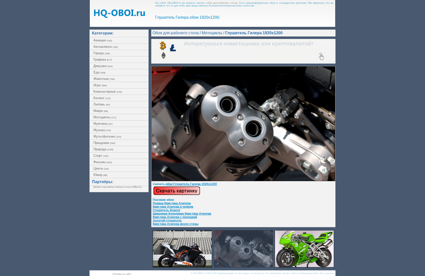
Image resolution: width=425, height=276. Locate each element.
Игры (100, 85)
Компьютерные (107, 91)
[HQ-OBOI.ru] (119, 17)
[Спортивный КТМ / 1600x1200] (182, 266)
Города (101, 53)
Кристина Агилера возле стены (175, 224)
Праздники (104, 143)
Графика (102, 59)
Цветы (100, 168)
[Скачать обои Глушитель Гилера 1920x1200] (176, 194)
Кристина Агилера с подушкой (175, 217)
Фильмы (102, 162)
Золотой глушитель (167, 220)
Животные (104, 79)
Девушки (102, 66)
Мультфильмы (107, 136)
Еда (99, 72)
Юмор (100, 175)
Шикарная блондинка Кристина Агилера (182, 213)
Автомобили (105, 47)
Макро (100, 111)
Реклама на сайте (122, 274)
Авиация (102, 40)
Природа (103, 149)
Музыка (102, 130)
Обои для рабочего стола (175, 33)
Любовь (101, 104)
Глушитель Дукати (166, 210)
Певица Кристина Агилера (172, 203)
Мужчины (102, 123)
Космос (101, 98)
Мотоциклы (104, 117)
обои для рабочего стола (222, 2)
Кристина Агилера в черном (173, 206)
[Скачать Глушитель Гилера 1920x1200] (243, 180)
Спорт (100, 155)
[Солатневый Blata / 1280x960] (304, 266)
